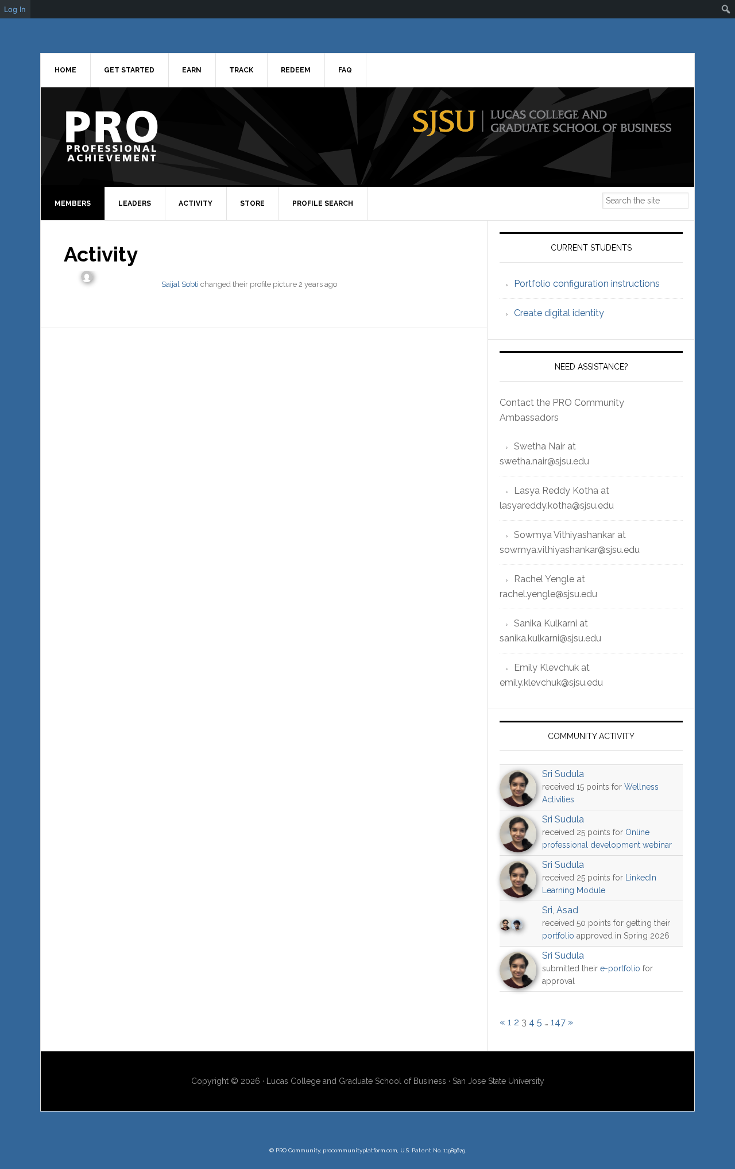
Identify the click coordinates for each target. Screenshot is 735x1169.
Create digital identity (559, 312)
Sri (547, 910)
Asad (567, 910)
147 (558, 1022)
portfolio (558, 935)
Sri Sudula (563, 773)
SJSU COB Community (138, 136)
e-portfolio (620, 968)
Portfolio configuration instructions (587, 283)
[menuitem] (726, 9)
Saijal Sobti (180, 284)
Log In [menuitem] (15, 9)
